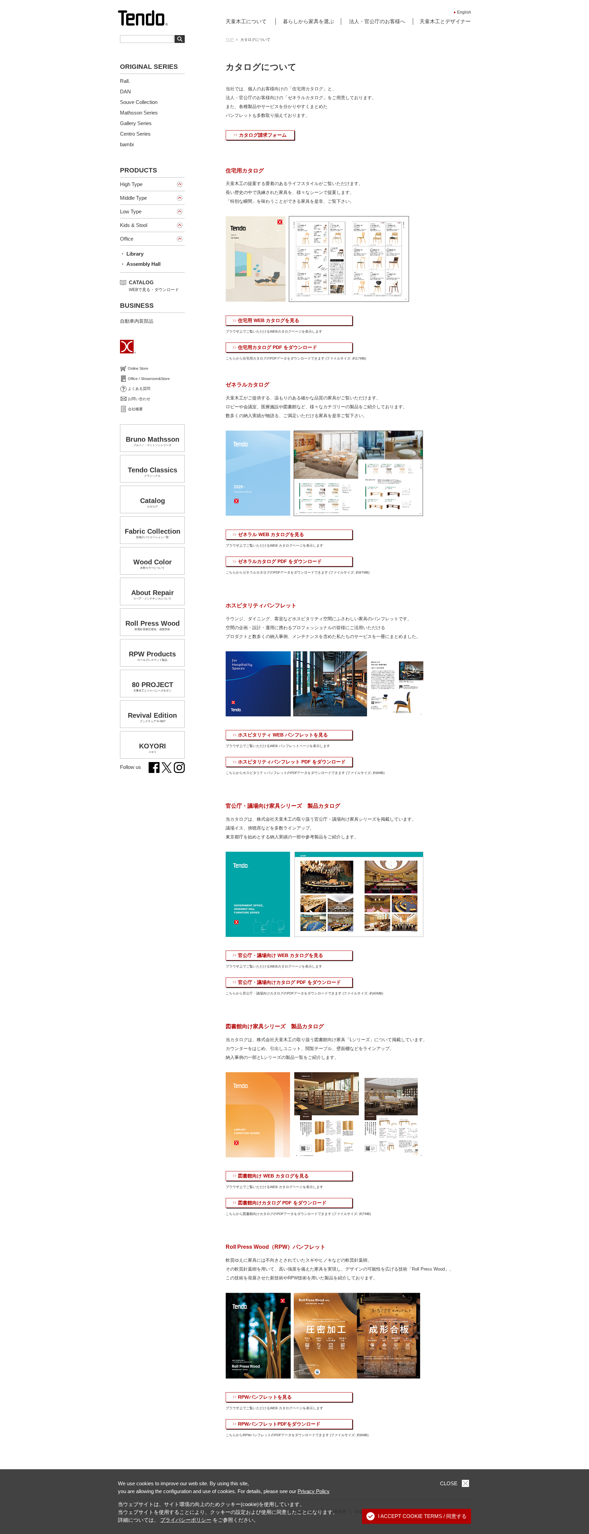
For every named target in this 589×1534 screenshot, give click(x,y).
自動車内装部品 (136, 321)
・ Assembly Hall (140, 264)
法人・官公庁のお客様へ (377, 21)
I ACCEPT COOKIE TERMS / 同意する (422, 1516)
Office (126, 239)
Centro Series (135, 134)
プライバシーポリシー (185, 1520)
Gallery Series (136, 123)
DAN (125, 91)
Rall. (125, 81)
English (464, 12)
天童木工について (246, 21)
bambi (127, 144)
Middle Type (133, 198)
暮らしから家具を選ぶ (308, 21)
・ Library (132, 254)
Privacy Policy (314, 1491)
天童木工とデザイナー (445, 21)
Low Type (130, 211)
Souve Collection (138, 102)
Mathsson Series (139, 113)
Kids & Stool (133, 225)
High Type (131, 184)
